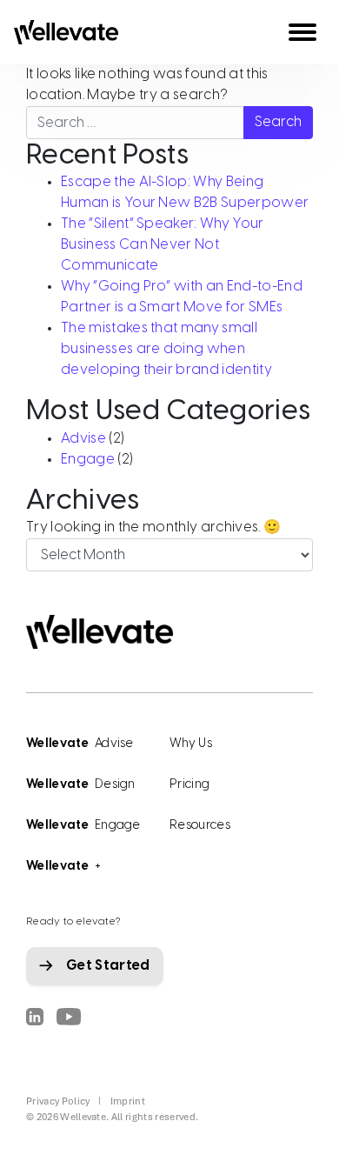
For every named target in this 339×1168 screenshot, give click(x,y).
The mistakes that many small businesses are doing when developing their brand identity (166, 349)
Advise (83, 438)
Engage (88, 459)
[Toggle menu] (302, 32)
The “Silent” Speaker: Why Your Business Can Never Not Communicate (162, 245)
